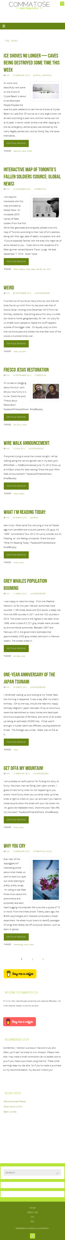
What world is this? (13, 1106)
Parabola (31, 1228)
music (16, 562)
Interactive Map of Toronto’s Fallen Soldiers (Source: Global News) (32, 176)
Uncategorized (42, 293)
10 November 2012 (22, 189)
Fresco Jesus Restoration (26, 370)
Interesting (40, 189)
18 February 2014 (21, 75)
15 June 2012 (19, 448)
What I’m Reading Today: (25, 512)
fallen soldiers (19, 269)
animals (17, 656)
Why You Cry (14, 846)
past (33, 269)
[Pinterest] (62, 4)
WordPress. (43, 1228)
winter (29, 151)
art (15, 424)
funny (19, 424)
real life (39, 269)
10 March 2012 (20, 687)
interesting (18, 944)
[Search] (57, 1173)
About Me (32, 1212)
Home (32, 1207)
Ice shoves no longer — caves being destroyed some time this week (32, 63)
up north (22, 351)
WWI (49, 269)
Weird (9, 288)
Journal (37, 75)
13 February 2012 (21, 851)
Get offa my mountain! (23, 768)
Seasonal (47, 75)
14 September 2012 (22, 375)
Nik (8, 75)
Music (49, 851)
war (44, 269)
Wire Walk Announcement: (27, 443)
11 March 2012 (20, 593)
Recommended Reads (15, 1101)
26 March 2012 (20, 517)
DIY (32, 1216)
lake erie (17, 151)
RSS (32, 1221)
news (24, 151)
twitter (21, 493)
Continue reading (16, 143)
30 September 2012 (22, 293)
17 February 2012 (21, 773)
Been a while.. (11, 1111)
